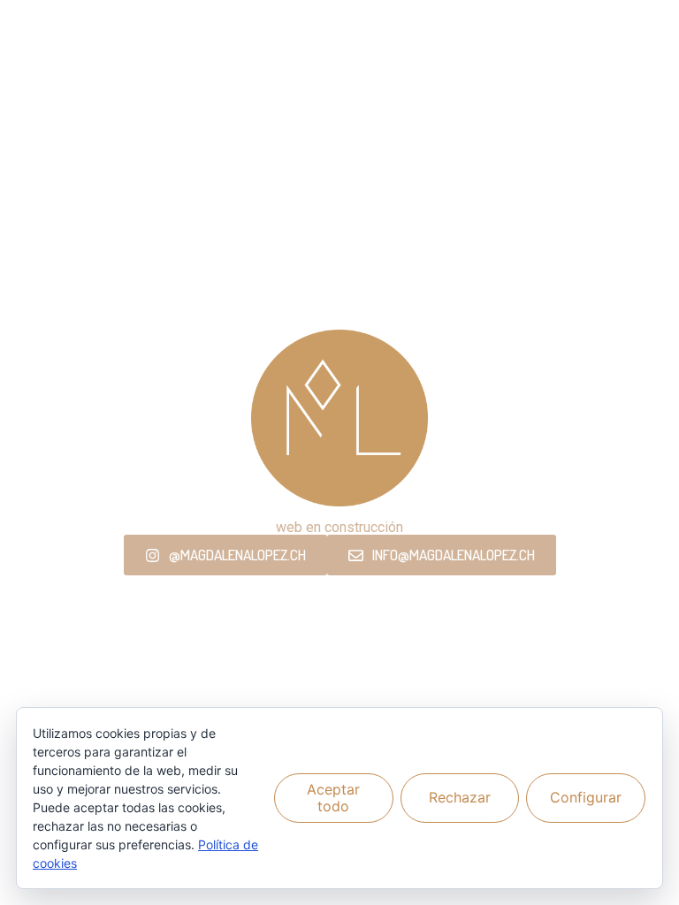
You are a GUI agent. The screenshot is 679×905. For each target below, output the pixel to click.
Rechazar (460, 797)
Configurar (586, 797)
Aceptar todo (333, 797)
